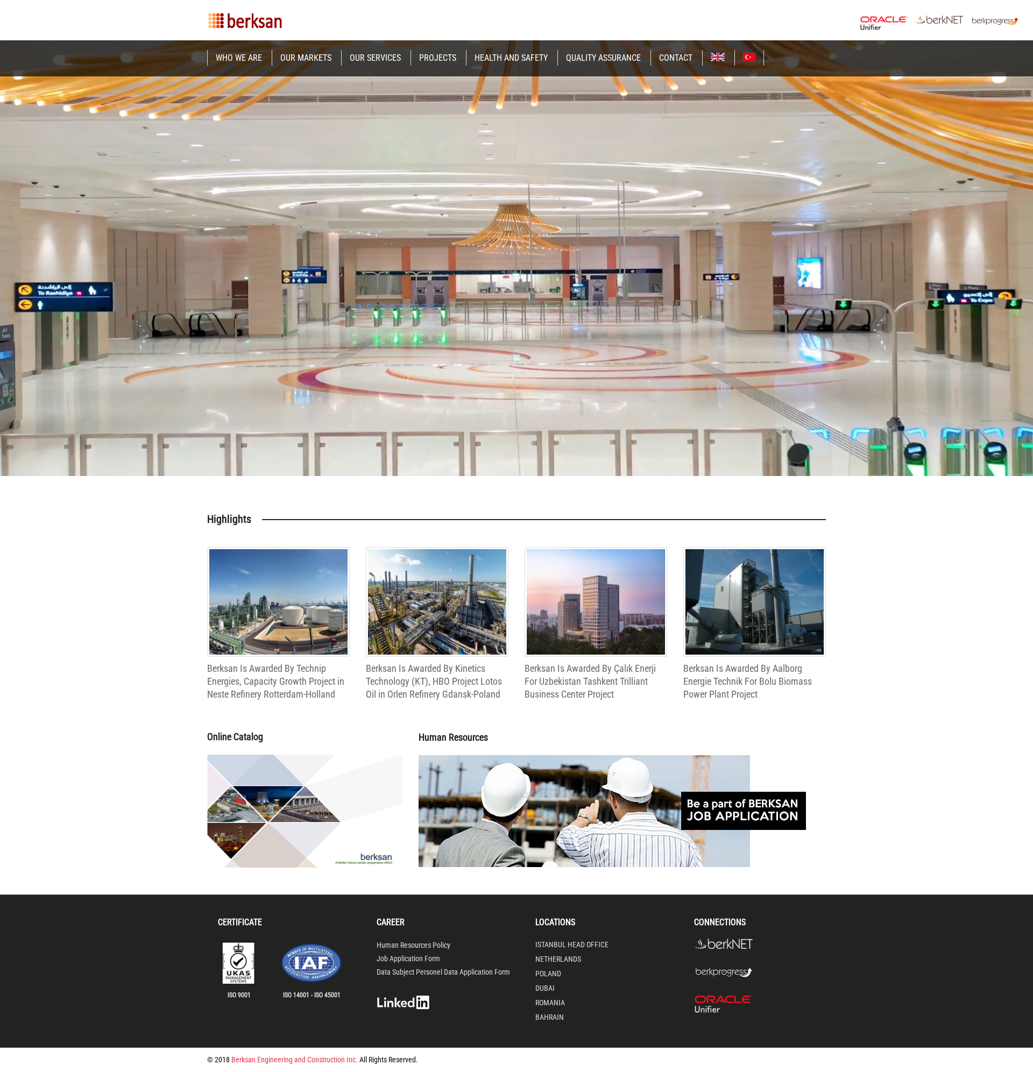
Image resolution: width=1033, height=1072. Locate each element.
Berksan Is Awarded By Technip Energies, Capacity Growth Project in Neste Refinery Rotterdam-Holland (275, 681)
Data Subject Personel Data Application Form (443, 972)
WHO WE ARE (239, 58)
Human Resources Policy (413, 945)
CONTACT (675, 58)
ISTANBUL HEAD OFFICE (572, 944)
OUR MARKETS (305, 58)
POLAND (548, 973)
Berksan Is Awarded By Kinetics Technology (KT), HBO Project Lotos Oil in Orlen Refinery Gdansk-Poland (434, 681)
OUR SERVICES (375, 58)
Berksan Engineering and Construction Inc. (294, 1059)
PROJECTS (437, 58)
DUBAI (545, 988)
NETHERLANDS (558, 959)
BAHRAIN (549, 1017)
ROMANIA (550, 1002)
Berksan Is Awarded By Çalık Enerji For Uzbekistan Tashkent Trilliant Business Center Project (590, 681)
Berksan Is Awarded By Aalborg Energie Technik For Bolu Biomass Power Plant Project (747, 681)
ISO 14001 (296, 995)
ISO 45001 (327, 995)
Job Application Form (408, 958)
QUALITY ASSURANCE (603, 58)
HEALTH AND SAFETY (511, 58)
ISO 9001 (239, 995)
